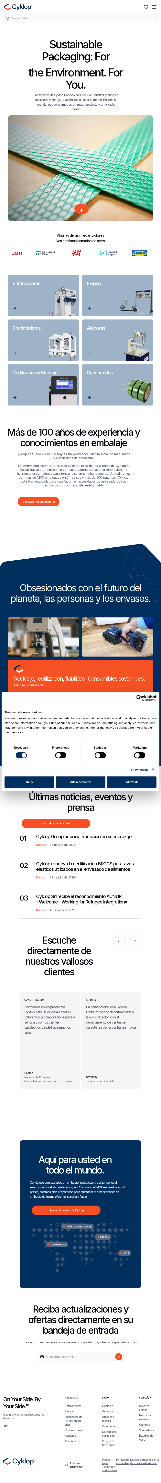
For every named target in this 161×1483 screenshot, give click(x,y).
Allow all (132, 782)
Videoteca (108, 1426)
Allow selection (80, 782)
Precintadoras (73, 1430)
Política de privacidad (122, 1461)
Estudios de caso (146, 1437)
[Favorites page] (146, 7)
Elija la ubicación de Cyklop (66, 1210)
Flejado (69, 1411)
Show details (139, 769)
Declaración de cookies (137, 1461)
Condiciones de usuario (151, 1461)
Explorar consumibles (28, 685)
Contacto (107, 1406)
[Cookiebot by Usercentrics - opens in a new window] (139, 698)
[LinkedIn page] (5, 1425)
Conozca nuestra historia (38, 501)
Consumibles (72, 1441)
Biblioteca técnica (108, 1418)
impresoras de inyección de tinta (73, 1420)
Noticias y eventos (145, 1417)
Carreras (144, 1424)
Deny (29, 782)
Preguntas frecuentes (108, 1443)
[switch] (60, 755)
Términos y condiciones (109, 1468)
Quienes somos (144, 1407)
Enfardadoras (73, 1406)
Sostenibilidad (147, 1430)
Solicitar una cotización (109, 1433)
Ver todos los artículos (56, 823)
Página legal (106, 1461)
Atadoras (70, 1435)
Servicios (107, 1411)
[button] (154, 7)
